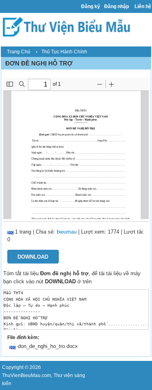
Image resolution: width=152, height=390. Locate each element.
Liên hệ (143, 6)
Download (32, 257)
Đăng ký (90, 6)
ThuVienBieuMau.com (26, 375)
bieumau (67, 232)
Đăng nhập (116, 6)
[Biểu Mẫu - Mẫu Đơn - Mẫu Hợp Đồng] (68, 26)
